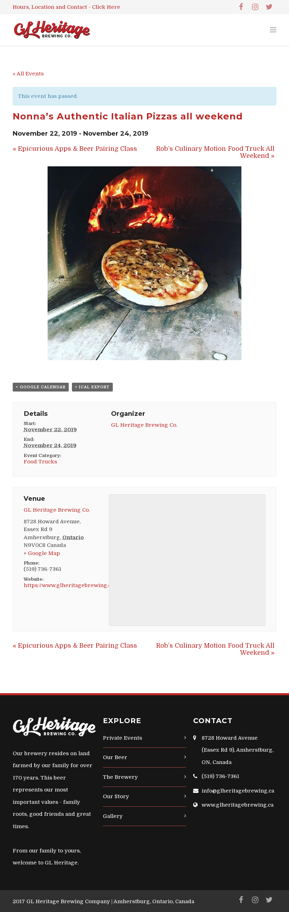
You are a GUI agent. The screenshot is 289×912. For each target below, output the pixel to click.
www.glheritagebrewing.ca (237, 805)
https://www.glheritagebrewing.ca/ (70, 585)
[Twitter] (269, 7)
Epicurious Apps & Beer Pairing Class (75, 148)
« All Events (28, 73)
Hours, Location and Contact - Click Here (66, 7)
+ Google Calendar (41, 387)
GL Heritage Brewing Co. (144, 425)
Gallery (113, 816)
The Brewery (120, 777)
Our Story (116, 796)
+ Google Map (42, 553)
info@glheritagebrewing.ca (238, 791)
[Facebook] (241, 7)
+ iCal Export (92, 387)
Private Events (122, 738)
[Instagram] (255, 7)
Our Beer (115, 757)
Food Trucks (40, 461)
